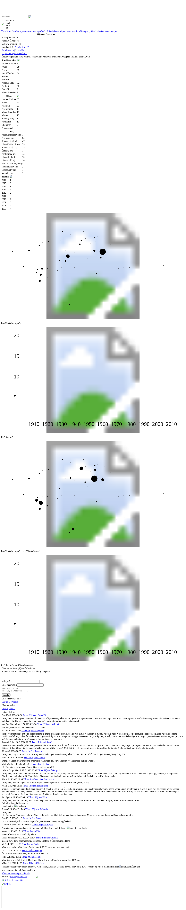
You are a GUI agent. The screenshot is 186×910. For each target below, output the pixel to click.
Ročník (5, 176)
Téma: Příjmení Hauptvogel (35, 785)
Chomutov (6, 125)
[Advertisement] (93, 7)
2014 (4, 186)
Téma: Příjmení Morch (38, 797)
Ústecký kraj (7, 150)
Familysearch (8, 50)
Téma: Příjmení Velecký (48, 724)
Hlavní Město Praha (11, 144)
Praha (4, 67)
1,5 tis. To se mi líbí (14, 880)
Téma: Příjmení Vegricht (33, 730)
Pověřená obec (9, 60)
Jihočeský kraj (8, 157)
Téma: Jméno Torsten (32, 751)
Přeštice (5, 79)
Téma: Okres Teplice (39, 764)
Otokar (12, 708)
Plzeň (4, 70)
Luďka (5, 702)
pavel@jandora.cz (18, 876)
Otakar (5, 708)
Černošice (6, 89)
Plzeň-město (7, 109)
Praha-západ (7, 128)
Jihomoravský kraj (10, 166)
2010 (4, 199)
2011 (4, 196)
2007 (4, 209)
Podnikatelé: (22, 47)
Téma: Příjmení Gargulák (34, 715)
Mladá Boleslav (9, 92)
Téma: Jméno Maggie (32, 850)
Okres (9, 96)
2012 (4, 193)
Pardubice (6, 86)
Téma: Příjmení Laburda (36, 809)
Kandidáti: (7, 47)
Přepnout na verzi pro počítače (15, 873)
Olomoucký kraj (9, 170)
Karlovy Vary (8, 83)
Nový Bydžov (8, 73)
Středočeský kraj (9, 141)
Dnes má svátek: (9, 685)
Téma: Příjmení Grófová (47, 837)
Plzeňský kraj (8, 138)
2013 (4, 189)
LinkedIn (19, 50)
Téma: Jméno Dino (32, 818)
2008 (4, 205)
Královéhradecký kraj (12, 135)
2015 (4, 183)
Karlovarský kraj (9, 147)
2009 (4, 202)
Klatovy (5, 76)
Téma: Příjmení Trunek (34, 757)
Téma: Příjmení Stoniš (42, 742)
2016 (4, 180)
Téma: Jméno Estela (29, 844)
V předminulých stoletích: (14, 53)
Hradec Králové (9, 63)
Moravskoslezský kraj (12, 163)
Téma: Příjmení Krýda (42, 824)
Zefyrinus (13, 702)
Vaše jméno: (7, 681)
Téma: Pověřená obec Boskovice (38, 779)
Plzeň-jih (6, 105)
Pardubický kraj (9, 154)
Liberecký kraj (8, 160)
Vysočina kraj (8, 173)
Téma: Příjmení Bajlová (33, 863)
